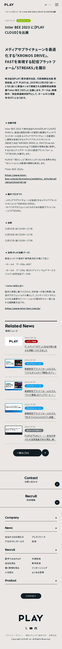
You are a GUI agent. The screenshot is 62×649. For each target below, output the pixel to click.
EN (50, 5)
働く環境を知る (12, 567)
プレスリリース (38, 536)
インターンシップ (39, 567)
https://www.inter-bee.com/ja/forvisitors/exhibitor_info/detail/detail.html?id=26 (30, 179)
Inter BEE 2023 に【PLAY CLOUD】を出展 (39, 11)
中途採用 (36, 558)
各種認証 (52, 635)
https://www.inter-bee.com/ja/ (22, 308)
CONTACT (31, 596)
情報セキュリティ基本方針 (35, 635)
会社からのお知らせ (14, 536)
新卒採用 (36, 563)
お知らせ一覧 (16, 11)
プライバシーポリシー (14, 635)
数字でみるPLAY (13, 558)
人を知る (9, 572)
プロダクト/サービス (14, 541)
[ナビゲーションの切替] (56, 4)
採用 (34, 541)
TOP (7, 11)
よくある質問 (38, 572)
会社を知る (10, 563)
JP (46, 5)
